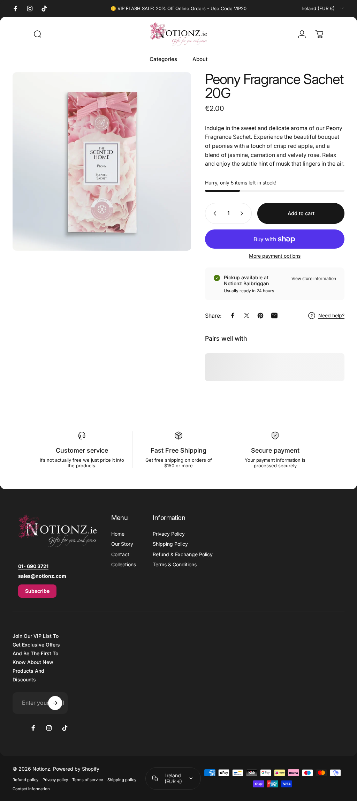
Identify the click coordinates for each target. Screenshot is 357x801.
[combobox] (323, 8)
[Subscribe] (55, 703)
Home (117, 534)
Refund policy (25, 779)
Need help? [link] (331, 315)
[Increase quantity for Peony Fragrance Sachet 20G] (243, 213)
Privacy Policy (169, 534)
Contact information (31, 788)
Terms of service (87, 779)
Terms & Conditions (175, 564)
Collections (123, 564)
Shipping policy (121, 779)
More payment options (275, 256)
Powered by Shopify (76, 769)
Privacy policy (55, 779)
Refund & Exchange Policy (183, 554)
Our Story (122, 544)
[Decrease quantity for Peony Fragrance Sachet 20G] (213, 213)
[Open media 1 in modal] (102, 161)
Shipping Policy (170, 544)
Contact (120, 554)
